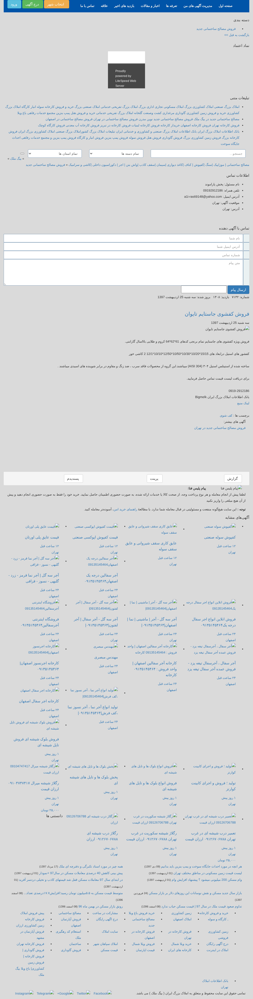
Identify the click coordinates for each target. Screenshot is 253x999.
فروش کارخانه (34, 919)
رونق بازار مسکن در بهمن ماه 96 (101, 906)
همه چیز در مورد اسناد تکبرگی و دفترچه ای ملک (91, 866)
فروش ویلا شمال (143, 944)
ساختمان (75, 944)
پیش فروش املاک (32, 913)
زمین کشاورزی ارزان (30, 925)
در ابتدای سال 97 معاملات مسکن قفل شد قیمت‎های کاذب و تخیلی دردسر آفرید (71, 880)
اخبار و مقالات (150, 6)
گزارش (233, 478)
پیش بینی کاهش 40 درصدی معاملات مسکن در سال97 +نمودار (81, 873)
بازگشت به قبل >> (236, 35)
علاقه (104, 6)
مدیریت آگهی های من (198, 6)
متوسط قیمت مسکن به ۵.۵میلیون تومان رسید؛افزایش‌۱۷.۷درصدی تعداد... (73, 893)
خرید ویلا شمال (181, 944)
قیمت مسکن (109, 950)
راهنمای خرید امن (125, 509)
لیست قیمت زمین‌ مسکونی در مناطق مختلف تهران (207, 873)
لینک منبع (243, 403)
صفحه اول (225, 6)
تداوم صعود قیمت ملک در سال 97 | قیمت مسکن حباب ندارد (201, 906)
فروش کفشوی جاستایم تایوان (217, 314)
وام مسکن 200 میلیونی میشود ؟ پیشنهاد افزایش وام (206, 880)
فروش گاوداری (71, 950)
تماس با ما (87, 6)
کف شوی (226, 415)
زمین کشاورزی (181, 913)
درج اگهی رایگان (107, 919)
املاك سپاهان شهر (105, 944)
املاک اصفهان (182, 919)
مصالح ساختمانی (70, 913)
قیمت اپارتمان (145, 950)
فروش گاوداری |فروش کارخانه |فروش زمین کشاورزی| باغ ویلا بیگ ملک (29, 962)
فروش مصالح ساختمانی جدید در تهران (220, 428)
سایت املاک (110, 931)
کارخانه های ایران (179, 950)
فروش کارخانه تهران (30, 944)
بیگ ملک (15, 158)
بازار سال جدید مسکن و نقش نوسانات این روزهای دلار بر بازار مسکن (195, 893)
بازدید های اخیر (124, 6)
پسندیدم (73, 478)
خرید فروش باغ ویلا (142, 913)
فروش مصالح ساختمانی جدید (45, 165)
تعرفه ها (171, 6)
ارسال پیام (238, 290)
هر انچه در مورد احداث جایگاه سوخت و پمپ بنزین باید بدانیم (201, 866)
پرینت (154, 478)
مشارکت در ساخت (105, 913)
